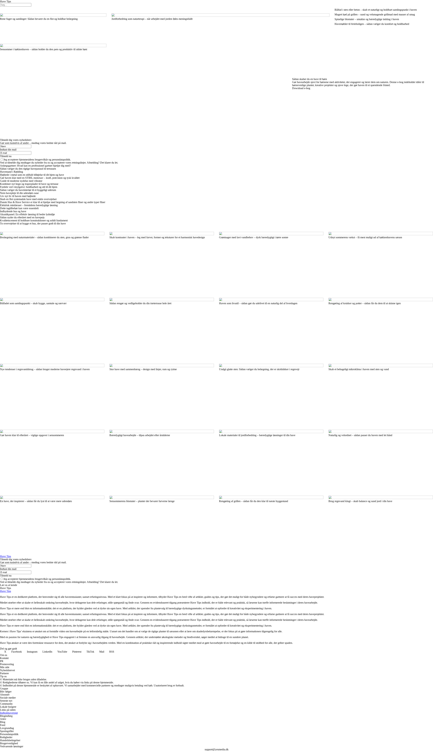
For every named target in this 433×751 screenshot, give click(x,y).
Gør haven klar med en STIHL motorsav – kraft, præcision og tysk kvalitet (40, 177)
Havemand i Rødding (11, 171)
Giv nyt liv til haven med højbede (18, 196)
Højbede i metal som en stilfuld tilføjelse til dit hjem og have (32, 174)
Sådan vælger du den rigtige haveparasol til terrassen (28, 168)
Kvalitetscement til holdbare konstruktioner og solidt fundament (34, 220)
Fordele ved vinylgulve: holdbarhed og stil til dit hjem (28, 187)
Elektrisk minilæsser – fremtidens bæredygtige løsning (29, 205)
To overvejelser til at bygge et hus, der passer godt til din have (33, 223)
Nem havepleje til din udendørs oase (19, 193)
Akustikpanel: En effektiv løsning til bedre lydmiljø (27, 214)
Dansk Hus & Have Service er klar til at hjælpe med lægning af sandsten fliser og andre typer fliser (52, 202)
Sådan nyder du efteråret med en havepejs (22, 217)
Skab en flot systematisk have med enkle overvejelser (28, 199)
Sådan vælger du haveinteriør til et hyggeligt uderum (28, 190)
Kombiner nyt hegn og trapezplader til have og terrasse (29, 183)
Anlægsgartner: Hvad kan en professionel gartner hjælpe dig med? (35, 165)
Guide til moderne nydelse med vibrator (21, 180)
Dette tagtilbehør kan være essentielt (19, 208)
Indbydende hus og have (13, 211)
